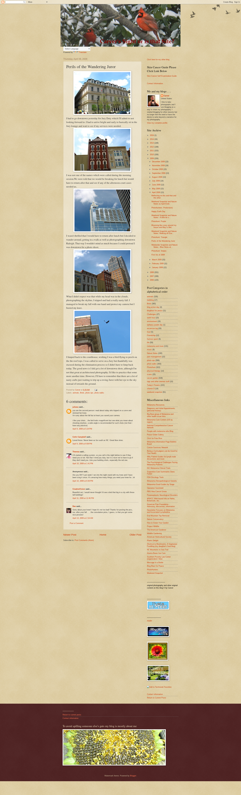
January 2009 (157, 267)
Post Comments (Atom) (84, 540)
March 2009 (157, 260)
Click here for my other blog (158, 59)
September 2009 (159, 173)
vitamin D (151, 389)
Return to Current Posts (156, 698)
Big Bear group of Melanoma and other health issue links (160, 415)
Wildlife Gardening (154, 533)
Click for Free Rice (154, 438)
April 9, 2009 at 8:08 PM (82, 444)
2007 (152, 276)
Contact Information (155, 83)
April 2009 (156, 192)
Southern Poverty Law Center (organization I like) (159, 558)
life (148, 342)
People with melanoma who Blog (160, 431)
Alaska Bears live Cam (156, 553)
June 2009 (156, 185)
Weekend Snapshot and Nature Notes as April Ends (164, 203)
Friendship (151, 335)
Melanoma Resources (156, 405)
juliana (75, 407)
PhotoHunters (152, 570)
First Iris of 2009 (158, 255)
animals (76, 393)
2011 (152, 151)
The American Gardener (156, 530)
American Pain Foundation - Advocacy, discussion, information (161, 505)
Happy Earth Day (158, 211)
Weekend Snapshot (155, 573)
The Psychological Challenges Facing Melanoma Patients (162, 463)
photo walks (99, 393)
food (148, 332)
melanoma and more (155, 346)
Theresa (76, 452)
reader (149, 621)
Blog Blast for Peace (155, 566)
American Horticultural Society (159, 537)
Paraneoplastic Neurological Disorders (162, 495)
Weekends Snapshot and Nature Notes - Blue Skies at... (164, 246)
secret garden (152, 378)
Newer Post (69, 534)
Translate (82, 52)
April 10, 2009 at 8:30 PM (83, 481)
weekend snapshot (154, 392)
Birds (82, 393)
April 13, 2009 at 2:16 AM (83, 518)
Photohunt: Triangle (159, 237)
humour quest (152, 339)
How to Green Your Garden (158, 523)
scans (149, 374)
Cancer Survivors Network (157, 447)
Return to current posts (72, 715)
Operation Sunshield (155, 488)
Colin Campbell (79, 437)
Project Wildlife (153, 526)
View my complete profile (157, 123)
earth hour (151, 318)
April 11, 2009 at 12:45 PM (83, 498)
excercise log (152, 328)
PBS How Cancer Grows (157, 491)
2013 (152, 143)
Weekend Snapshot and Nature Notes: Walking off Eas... (164, 232)
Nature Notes (152, 353)
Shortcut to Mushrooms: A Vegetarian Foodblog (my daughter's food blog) (162, 545)
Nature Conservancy (155, 519)
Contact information (155, 694)
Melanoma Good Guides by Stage (160, 484)
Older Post (135, 534)
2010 (152, 154)
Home (103, 534)
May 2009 (156, 189)
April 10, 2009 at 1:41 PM (83, 463)
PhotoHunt (151, 367)
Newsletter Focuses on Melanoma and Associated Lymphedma (160, 511)
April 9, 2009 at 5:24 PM (82, 429)
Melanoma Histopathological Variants (162, 481)
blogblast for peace (154, 311)
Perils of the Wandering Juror (163, 241)
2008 (152, 272)
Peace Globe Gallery (155, 435)
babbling (150, 300)
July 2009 (156, 181)
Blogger (133, 776)
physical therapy (153, 371)
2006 (152, 280)
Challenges (151, 314)
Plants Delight (152, 540)
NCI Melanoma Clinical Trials (158, 468)
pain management (154, 357)
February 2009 (158, 263)
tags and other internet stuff (158, 381)
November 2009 (158, 165)
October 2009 (157, 169)
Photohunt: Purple (158, 221)
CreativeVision (79, 489)
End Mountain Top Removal (158, 516)
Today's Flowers (153, 385)
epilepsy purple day (155, 325)
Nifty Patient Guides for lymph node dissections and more (161, 458)
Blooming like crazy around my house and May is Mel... (163, 226)
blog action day (153, 307)
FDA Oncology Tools (155, 477)
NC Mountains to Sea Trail (157, 550)
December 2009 (158, 162)
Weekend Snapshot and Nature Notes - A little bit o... (164, 216)
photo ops (89, 393)
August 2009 (157, 177)
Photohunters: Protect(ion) (162, 208)
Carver (166, 96)
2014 (152, 139)
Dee (74, 506)
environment (152, 321)
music (149, 350)
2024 (152, 135)
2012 (152, 147)
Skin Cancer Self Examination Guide (162, 76)
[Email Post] (96, 390)
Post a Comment (76, 523)
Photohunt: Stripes (159, 251)
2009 (152, 158)
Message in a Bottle (155, 562)
